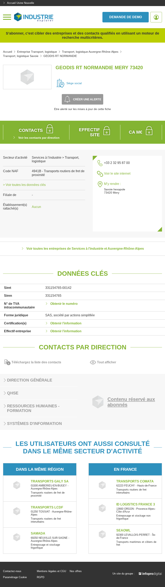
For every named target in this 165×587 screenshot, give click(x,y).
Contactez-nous (12, 571)
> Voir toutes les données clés (24, 185)
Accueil (7, 51)
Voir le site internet (117, 173)
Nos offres (76, 571)
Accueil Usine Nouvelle (20, 2)
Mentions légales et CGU (51, 571)
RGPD (40, 577)
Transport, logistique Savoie (20, 56)
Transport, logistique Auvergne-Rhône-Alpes (90, 51)
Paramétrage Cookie (15, 577)
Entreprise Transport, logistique (37, 51)
